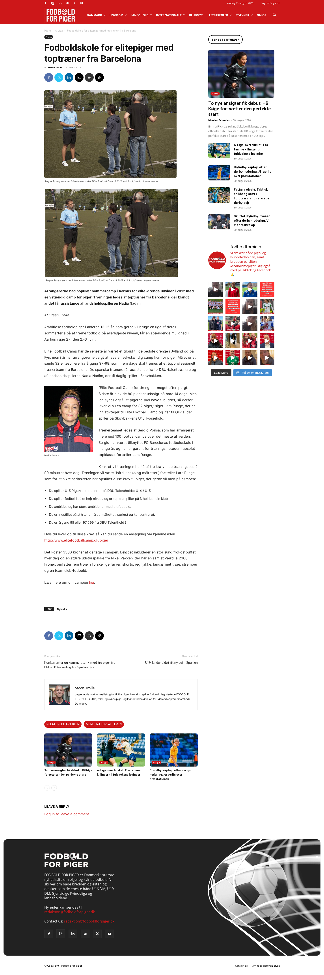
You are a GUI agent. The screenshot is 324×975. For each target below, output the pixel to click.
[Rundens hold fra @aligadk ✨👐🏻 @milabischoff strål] (232, 306)
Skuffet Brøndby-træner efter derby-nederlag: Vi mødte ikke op (252, 220)
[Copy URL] (99, 77)
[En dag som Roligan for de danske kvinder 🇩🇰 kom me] (232, 323)
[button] (274, 15)
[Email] (79, 77)
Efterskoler (218, 15)
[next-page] (54, 788)
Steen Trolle (55, 67)
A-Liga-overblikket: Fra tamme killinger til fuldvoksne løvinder (251, 149)
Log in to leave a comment (66, 814)
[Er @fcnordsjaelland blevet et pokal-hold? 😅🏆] (232, 289)
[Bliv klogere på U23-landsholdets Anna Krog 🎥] (249, 323)
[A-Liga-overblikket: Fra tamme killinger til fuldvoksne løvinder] (121, 750)
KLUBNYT (196, 15)
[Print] (89, 77)
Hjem (47, 30)
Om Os (261, 15)
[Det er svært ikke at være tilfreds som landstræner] (267, 340)
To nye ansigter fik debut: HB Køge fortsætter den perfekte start (239, 109)
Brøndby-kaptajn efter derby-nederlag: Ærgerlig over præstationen (170, 775)
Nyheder (62, 609)
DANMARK (94, 15)
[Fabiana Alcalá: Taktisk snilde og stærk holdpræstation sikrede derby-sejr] (219, 195)
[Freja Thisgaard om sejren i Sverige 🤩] (232, 357)
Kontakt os (241, 966)
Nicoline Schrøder (219, 120)
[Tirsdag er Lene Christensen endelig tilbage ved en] (267, 357)
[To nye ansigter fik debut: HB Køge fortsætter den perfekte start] (68, 750)
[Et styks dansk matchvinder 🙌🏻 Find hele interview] (215, 357)
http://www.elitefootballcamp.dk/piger (76, 540)
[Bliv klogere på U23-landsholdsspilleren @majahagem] (249, 306)
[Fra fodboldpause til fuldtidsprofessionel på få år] (267, 323)
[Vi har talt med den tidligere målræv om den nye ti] (215, 323)
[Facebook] (45, 3)
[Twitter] (74, 3)
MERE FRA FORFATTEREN (104, 724)
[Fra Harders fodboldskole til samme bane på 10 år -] (249, 357)
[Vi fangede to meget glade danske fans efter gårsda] (249, 340)
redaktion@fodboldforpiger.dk (69, 911)
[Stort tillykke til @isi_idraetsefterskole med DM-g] (215, 306)
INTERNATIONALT (169, 15)
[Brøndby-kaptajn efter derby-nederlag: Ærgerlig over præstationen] (174, 750)
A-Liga (59, 30)
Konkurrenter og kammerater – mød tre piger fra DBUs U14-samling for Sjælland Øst (79, 665)
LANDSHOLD (140, 15)
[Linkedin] (60, 3)
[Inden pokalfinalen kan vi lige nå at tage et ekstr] (267, 289)
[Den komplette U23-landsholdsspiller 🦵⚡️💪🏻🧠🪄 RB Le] (215, 289)
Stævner (242, 15)
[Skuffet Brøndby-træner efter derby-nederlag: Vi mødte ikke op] (219, 221)
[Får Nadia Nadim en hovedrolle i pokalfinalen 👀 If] (249, 289)
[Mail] (67, 3)
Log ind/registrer (270, 3)
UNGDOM (116, 15)
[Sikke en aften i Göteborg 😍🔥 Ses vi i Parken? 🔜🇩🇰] (232, 340)
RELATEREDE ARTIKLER (63, 724)
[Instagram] (52, 3)
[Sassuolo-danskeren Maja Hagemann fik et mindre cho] (267, 306)
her (91, 582)
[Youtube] (81, 3)
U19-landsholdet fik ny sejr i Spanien (171, 663)
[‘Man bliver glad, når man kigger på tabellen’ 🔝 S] (215, 340)
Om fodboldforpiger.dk (266, 966)
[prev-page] (47, 788)
